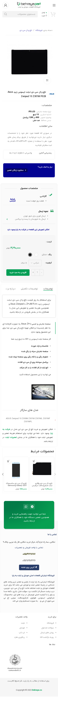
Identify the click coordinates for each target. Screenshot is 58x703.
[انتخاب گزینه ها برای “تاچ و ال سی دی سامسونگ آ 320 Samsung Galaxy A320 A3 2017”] (8, 461)
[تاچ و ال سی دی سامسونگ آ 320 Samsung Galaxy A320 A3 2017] (16, 469)
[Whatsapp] (26, 506)
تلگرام (20, 153)
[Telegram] (32, 506)
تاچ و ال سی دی (25, 30)
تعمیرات (13, 437)
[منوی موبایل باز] (54, 5)
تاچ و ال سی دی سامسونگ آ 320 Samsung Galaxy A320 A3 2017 (16, 485)
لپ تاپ (22, 632)
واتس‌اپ (28, 153)
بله (10, 153)
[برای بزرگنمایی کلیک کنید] (47, 80)
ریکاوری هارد (19, 637)
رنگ (50, 254)
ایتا (14, 153)
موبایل (22, 627)
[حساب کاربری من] (5, 5)
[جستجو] (5, 14)
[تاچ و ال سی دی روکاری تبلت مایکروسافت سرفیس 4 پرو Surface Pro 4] (42, 469)
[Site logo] (29, 5)
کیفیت (49, 262)
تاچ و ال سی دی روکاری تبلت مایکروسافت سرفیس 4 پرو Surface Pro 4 (42, 485)
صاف (23, 263)
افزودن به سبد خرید (17, 272)
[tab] (48, 289)
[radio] (36, 255)
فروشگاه (38, 30)
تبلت (7, 437)
